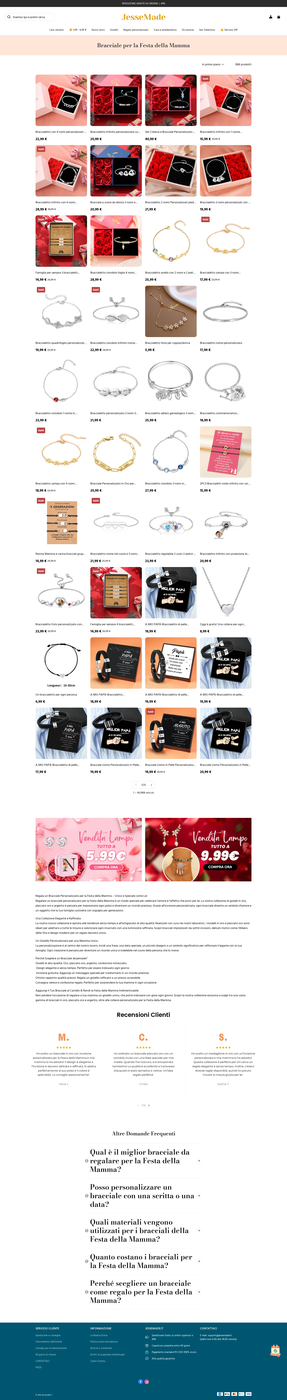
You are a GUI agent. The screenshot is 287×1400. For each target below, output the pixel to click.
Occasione (188, 30)
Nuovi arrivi (98, 30)
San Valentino (207, 30)
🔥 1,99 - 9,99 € (77, 30)
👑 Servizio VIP (229, 30)
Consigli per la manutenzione (51, 1348)
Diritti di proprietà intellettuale (107, 1354)
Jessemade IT (47, 1394)
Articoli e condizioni (101, 1348)
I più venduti (56, 30)
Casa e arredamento (165, 30)
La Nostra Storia (98, 1335)
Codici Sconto (97, 1361)
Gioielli (114, 30)
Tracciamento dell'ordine (49, 1341)
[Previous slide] (138, 1105)
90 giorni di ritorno (46, 1354)
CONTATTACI (42, 1361)
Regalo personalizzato (135, 30)
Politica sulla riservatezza (103, 1341)
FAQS (39, 1367)
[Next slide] (148, 1105)
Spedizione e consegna (48, 1335)
